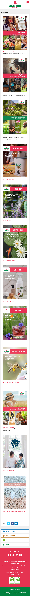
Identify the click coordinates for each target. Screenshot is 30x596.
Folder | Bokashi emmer (9, 179)
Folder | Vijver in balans (9, 260)
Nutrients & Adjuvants (12, 531)
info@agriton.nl (15, 569)
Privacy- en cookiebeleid (15, 593)
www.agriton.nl (15, 571)
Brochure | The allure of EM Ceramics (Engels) (14, 511)
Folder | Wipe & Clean (8, 301)
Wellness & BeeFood (14, 382)
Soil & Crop (9, 540)
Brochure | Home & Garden (10, 51)
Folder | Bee (6, 382)
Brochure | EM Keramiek (9, 427)
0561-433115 (15, 567)
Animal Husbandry (10, 535)
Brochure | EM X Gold (8, 470)
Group (7, 544)
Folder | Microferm (7, 220)
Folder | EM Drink (7, 342)
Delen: (4, 523)
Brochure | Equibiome (8, 94)
